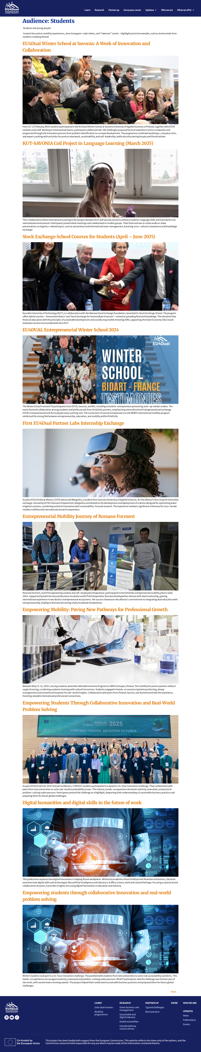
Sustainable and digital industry (128, 1016)
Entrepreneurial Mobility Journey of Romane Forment (79, 516)
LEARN (97, 1003)
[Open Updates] (156, 10)
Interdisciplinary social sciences (128, 1027)
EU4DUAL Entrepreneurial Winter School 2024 (71, 330)
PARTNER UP (151, 1003)
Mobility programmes (101, 1013)
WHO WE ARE (190, 1003)
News (186, 1015)
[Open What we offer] (193, 10)
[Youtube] (12, 1017)
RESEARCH (125, 1003)
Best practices (152, 1011)
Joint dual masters (103, 1007)
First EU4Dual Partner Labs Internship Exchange (73, 423)
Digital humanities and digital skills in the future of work (82, 802)
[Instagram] (17, 1017)
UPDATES (188, 1011)
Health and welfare (129, 1021)
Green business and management (129, 1008)
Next (174, 991)
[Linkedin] (6, 1017)
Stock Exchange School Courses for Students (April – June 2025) (89, 236)
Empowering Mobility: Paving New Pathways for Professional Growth (95, 609)
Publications (189, 1020)
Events (186, 1024)
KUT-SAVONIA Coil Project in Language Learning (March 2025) (88, 143)
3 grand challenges (154, 1007)
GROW (174, 1003)
